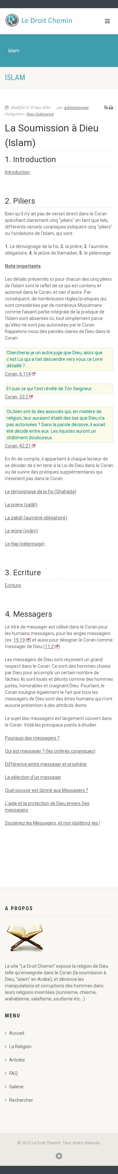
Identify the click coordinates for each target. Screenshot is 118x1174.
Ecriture (13, 585)
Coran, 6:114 (18, 374)
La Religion (20, 1046)
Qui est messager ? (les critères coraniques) (50, 751)
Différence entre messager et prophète (46, 764)
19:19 (19, 640)
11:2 (49, 646)
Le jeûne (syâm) (21, 530)
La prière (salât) (21, 504)
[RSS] (59, 1156)
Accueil (16, 1033)
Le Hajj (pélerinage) (25, 543)
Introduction (17, 172)
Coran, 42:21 (18, 445)
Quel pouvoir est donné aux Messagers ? (46, 790)
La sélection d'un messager (33, 777)
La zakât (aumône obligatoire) (36, 517)
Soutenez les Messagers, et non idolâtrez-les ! (52, 823)
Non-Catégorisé (40, 114)
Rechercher (21, 1100)
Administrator (76, 107)
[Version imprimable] (111, 107)
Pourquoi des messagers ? (32, 738)
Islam (13, 50)
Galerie (16, 1086)
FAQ (13, 1073)
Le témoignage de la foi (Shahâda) (40, 491)
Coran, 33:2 (16, 396)
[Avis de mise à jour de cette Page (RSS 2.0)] (106, 107)
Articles (17, 1060)
